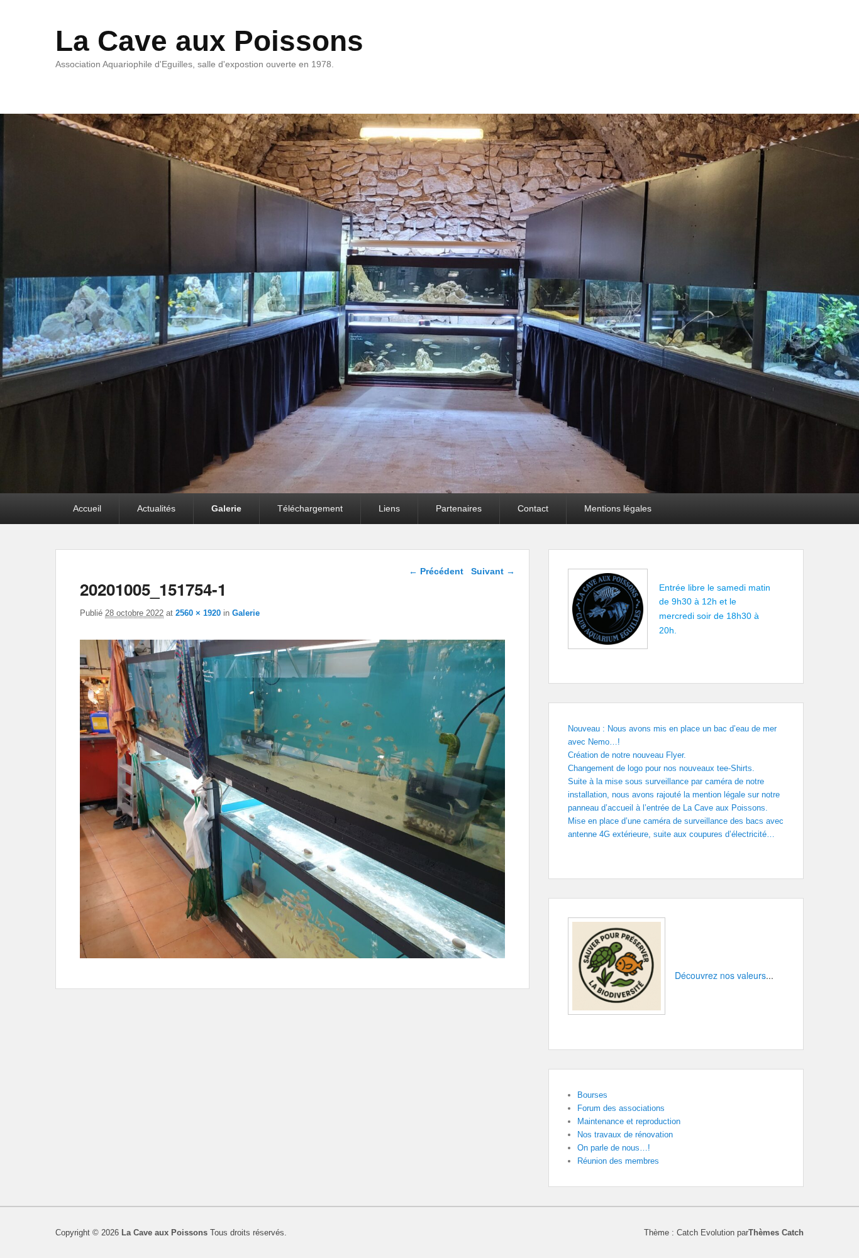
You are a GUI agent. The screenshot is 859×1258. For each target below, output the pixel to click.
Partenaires (459, 508)
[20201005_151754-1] (292, 954)
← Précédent (436, 571)
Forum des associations (621, 1108)
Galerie (226, 508)
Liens (389, 508)
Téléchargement (310, 508)
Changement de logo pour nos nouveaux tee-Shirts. (661, 768)
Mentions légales (617, 508)
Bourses (592, 1095)
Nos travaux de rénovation (625, 1134)
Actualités (156, 508)
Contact (533, 508)
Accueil (87, 508)
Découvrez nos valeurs (720, 975)
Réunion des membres (618, 1161)
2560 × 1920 (198, 613)
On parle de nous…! (613, 1147)
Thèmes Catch (776, 1232)
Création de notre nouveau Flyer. (627, 755)
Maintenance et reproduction (628, 1121)
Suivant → (493, 571)
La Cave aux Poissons (209, 41)
